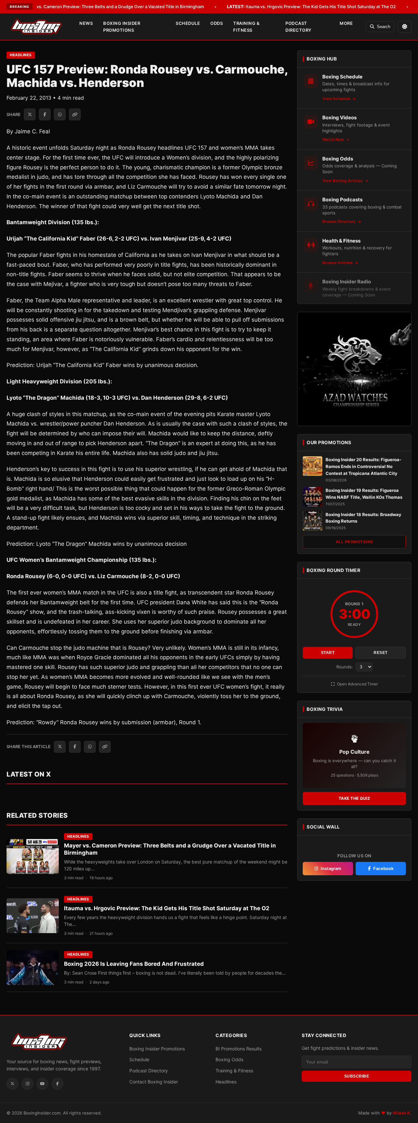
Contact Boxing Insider (153, 1081)
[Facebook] (57, 1084)
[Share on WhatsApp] (60, 114)
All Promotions (354, 541)
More (346, 23)
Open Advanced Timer (357, 683)
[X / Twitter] (12, 1084)
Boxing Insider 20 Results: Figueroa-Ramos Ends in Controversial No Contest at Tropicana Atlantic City (363, 466)
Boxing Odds (229, 1059)
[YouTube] (42, 1084)
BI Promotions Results (239, 1048)
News (86, 23)
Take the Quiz (354, 798)
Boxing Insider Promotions (121, 27)
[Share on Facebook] (45, 114)
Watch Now (333, 139)
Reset (381, 652)
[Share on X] (30, 114)
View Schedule (336, 98)
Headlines (21, 55)
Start (328, 652)
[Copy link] (75, 114)
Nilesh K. (402, 1112)
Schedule (188, 23)
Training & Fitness (246, 27)
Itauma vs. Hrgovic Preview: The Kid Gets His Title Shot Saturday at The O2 (311, 6)
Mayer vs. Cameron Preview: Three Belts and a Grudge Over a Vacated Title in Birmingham (104, 6)
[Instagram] (27, 1084)
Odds (216, 23)
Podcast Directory (298, 27)
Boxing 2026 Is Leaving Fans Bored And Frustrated (134, 964)
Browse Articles (338, 262)
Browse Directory (339, 221)
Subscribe (356, 1076)
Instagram (331, 868)
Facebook (383, 868)
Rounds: (345, 666)
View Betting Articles (343, 180)
